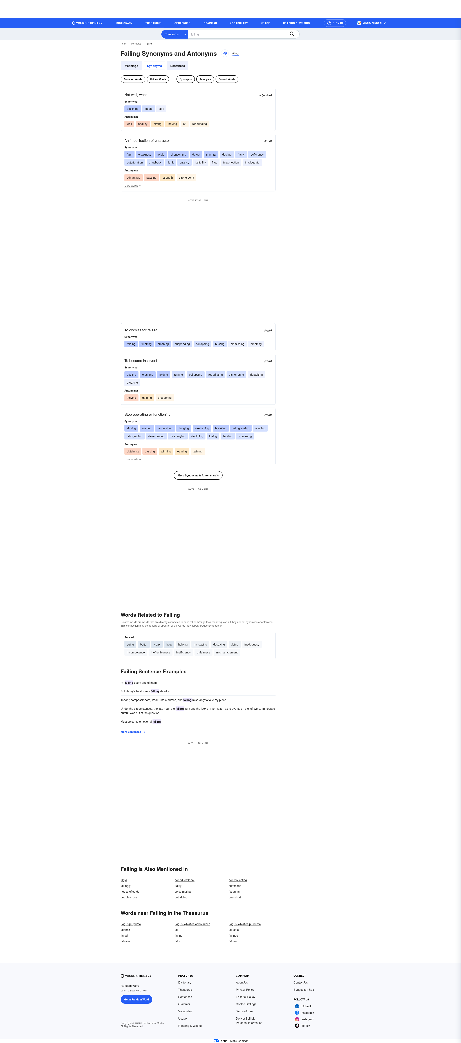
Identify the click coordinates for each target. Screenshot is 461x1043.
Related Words (227, 79)
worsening (245, 436)
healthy (142, 124)
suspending (182, 344)
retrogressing (240, 428)
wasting (260, 428)
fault (129, 154)
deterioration (135, 162)
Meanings (131, 66)
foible (160, 154)
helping (183, 644)
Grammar (184, 1004)
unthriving (181, 897)
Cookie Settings (246, 1004)
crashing (163, 344)
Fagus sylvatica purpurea (245, 924)
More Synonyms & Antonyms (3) (198, 475)
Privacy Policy (245, 989)
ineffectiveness (160, 652)
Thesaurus (172, 34)
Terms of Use (244, 1011)
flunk (170, 162)
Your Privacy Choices (234, 1041)
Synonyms (154, 66)
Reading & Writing (190, 1026)
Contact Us (301, 982)
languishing (165, 428)
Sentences (177, 66)
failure (233, 941)
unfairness (203, 652)
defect (196, 154)
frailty (241, 154)
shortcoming (178, 154)
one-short (235, 897)
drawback (155, 162)
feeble (149, 109)
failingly (126, 886)
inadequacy (251, 644)
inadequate (252, 162)
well (129, 124)
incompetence (136, 652)
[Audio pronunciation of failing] (225, 53)
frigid (124, 880)
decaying (219, 644)
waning (146, 428)
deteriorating (156, 436)
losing (213, 436)
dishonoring (236, 374)
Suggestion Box (304, 989)
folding (131, 344)
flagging (184, 428)
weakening (202, 428)
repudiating (215, 374)
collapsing (202, 344)
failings (233, 935)
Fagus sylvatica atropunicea (192, 924)
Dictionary (184, 982)
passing (151, 177)
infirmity (211, 154)
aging (130, 644)
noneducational (184, 880)
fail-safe (234, 930)
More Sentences (131, 732)
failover (125, 941)
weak (156, 644)
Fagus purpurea (131, 924)
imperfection (231, 162)
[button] (335, 23)
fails (177, 941)
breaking (256, 344)
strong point (186, 177)
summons (235, 886)
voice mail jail (183, 891)
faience (125, 930)
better (143, 644)
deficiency (257, 154)
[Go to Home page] (87, 23)
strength (168, 177)
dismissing (237, 344)
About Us (242, 982)
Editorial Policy (245, 997)
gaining (147, 397)
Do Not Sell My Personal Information (249, 1020)
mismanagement (227, 652)
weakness (144, 154)
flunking (147, 344)
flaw (214, 162)
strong (158, 124)
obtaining (133, 451)
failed (124, 935)
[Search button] (293, 34)
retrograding (134, 436)
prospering (165, 397)
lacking (227, 436)
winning (166, 451)
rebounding (199, 124)
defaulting (256, 374)
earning (182, 451)
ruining (178, 374)
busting (220, 344)
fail (176, 930)
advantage (133, 177)
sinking (131, 428)
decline (227, 154)
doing (234, 644)
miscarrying (178, 436)
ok (184, 124)
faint (161, 109)
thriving (172, 124)
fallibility (200, 162)
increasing (200, 644)
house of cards (130, 891)
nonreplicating (238, 880)
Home (124, 43)
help (169, 644)
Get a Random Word (136, 999)
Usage (182, 1018)
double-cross (129, 897)
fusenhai (234, 891)
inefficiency (183, 652)
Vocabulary (185, 1011)
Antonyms (205, 79)
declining (132, 109)
